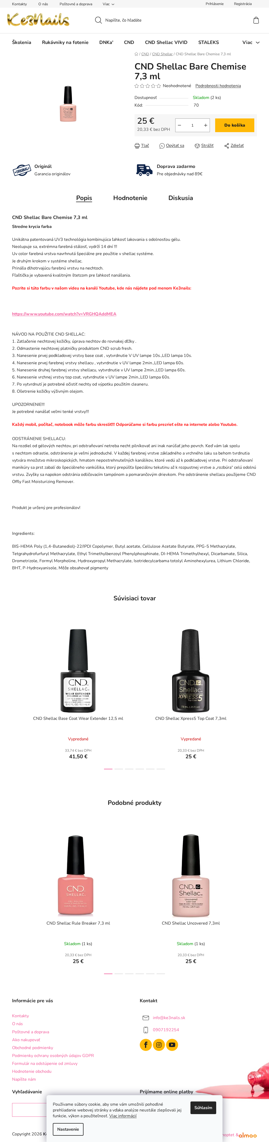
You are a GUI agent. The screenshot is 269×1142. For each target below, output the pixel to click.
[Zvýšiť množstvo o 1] (206, 125)
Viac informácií (123, 1116)
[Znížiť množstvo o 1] (179, 125)
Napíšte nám (24, 1079)
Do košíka (234, 125)
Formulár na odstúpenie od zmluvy (44, 1063)
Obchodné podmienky (32, 1048)
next (253, 698)
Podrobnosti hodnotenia (218, 86)
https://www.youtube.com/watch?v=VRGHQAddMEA (64, 314)
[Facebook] (146, 1045)
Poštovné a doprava (76, 4)
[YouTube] (172, 1045)
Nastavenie (68, 1129)
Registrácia (243, 3)
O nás (43, 4)
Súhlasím (203, 1108)
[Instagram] (159, 1045)
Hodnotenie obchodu (31, 1071)
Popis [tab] (84, 198)
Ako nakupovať (26, 1040)
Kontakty (19, 4)
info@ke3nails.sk (169, 1018)
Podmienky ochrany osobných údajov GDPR (53, 1056)
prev (16, 698)
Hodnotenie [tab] (130, 198)
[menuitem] (22, 42)
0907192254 (166, 1030)
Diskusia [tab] (180, 198)
